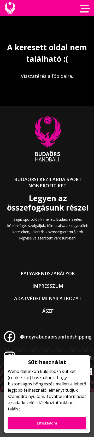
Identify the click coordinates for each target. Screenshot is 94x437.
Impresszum (47, 286)
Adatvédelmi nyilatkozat (48, 298)
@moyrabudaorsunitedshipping (56, 337)
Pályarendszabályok (48, 273)
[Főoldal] (10, 8)
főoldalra (62, 76)
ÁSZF (48, 311)
